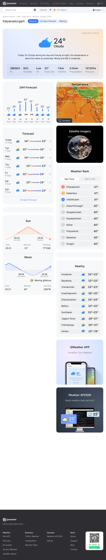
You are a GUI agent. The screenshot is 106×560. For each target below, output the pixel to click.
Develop (80, 3)
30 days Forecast (28, 200)
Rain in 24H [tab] (90, 179)
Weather (33, 21)
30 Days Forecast (48, 21)
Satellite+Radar (59, 3)
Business (90, 3)
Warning (33, 3)
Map (71, 3)
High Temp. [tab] (69, 179)
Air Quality (44, 3)
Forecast (23, 3)
